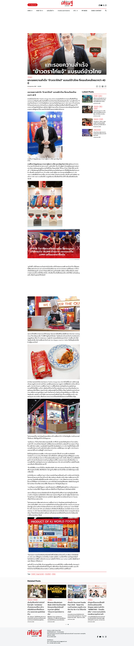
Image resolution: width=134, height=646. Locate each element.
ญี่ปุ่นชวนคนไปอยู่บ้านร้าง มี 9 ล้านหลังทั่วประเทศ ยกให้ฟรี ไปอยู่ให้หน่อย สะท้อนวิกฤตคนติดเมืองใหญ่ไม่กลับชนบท (99, 101)
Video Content (96, 11)
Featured (96, 106)
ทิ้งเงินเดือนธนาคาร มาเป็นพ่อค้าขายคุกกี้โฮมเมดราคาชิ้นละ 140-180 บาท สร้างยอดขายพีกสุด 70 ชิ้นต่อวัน (99, 113)
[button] (65, 624)
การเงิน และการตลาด (64, 11)
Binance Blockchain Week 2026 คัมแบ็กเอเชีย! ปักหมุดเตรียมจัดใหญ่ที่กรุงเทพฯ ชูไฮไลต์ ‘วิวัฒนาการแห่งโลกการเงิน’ (57, 608)
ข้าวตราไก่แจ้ (47, 574)
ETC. (75, 11)
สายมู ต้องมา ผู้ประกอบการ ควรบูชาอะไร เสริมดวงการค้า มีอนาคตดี (99, 133)
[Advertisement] (67, 22)
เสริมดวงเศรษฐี (97, 130)
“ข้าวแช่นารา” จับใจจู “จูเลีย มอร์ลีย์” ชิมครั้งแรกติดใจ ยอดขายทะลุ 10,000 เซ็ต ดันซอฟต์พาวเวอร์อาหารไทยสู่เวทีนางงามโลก (99, 125)
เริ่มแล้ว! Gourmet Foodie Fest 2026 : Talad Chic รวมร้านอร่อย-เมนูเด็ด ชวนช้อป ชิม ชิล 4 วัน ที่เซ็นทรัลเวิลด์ (77, 607)
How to (38, 11)
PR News (84, 11)
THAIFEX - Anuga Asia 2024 (37, 574)
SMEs (29, 11)
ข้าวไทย (53, 574)
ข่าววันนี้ (95, 96)
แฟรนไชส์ (49, 11)
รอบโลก (100, 96)
